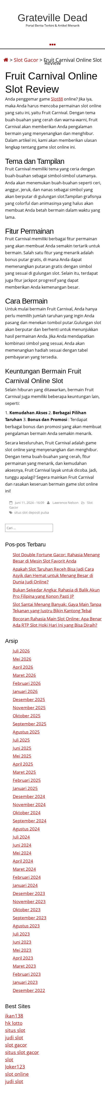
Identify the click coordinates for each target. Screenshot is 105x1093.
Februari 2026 (27, 683)
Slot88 (57, 99)
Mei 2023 (22, 950)
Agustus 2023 (26, 926)
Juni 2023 (22, 942)
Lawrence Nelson (65, 502)
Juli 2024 (21, 837)
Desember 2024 (29, 796)
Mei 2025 (22, 756)
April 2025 (23, 764)
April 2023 (23, 958)
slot (9, 1059)
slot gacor (16, 1044)
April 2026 (23, 667)
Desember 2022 (29, 990)
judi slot (14, 1037)
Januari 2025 (25, 788)
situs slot (15, 1030)
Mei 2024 (22, 853)
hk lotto (13, 1023)
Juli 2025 (21, 740)
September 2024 (29, 821)
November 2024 (29, 804)
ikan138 (14, 1015)
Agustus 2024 (26, 829)
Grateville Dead (52, 17)
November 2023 (29, 901)
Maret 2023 (24, 966)
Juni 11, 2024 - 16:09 (29, 502)
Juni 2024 (22, 845)
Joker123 (15, 1066)
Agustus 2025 (26, 732)
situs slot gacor (22, 1052)
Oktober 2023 (27, 909)
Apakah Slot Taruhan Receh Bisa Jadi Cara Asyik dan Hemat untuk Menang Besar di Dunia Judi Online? (53, 575)
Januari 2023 (25, 982)
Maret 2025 (24, 772)
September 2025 (29, 724)
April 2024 (23, 861)
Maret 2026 (24, 675)
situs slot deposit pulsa (31, 512)
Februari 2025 (27, 780)
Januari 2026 (25, 691)
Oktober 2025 (27, 716)
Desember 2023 (29, 893)
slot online (17, 1073)
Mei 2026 (22, 659)
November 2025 (29, 707)
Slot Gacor (26, 59)
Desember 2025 (29, 699)
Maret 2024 (24, 869)
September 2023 (29, 918)
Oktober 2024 (27, 813)
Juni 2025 (22, 748)
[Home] (5, 59)
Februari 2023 (27, 974)
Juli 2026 (21, 651)
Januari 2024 (25, 885)
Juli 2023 (21, 934)
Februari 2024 (27, 877)
